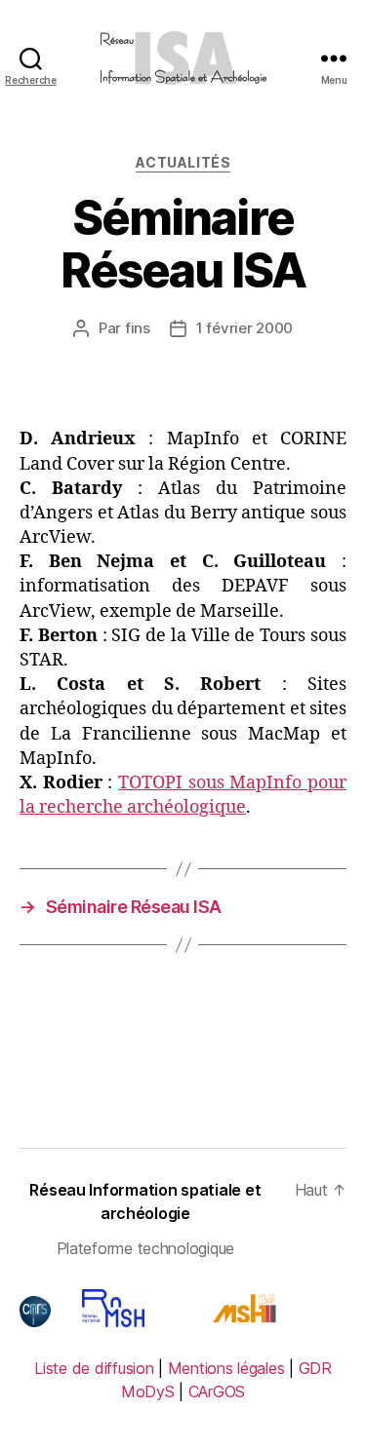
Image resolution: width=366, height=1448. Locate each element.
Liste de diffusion (93, 1368)
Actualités (183, 162)
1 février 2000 (244, 328)
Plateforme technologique (146, 1248)
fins (137, 328)
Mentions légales (226, 1368)
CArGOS (216, 1391)
